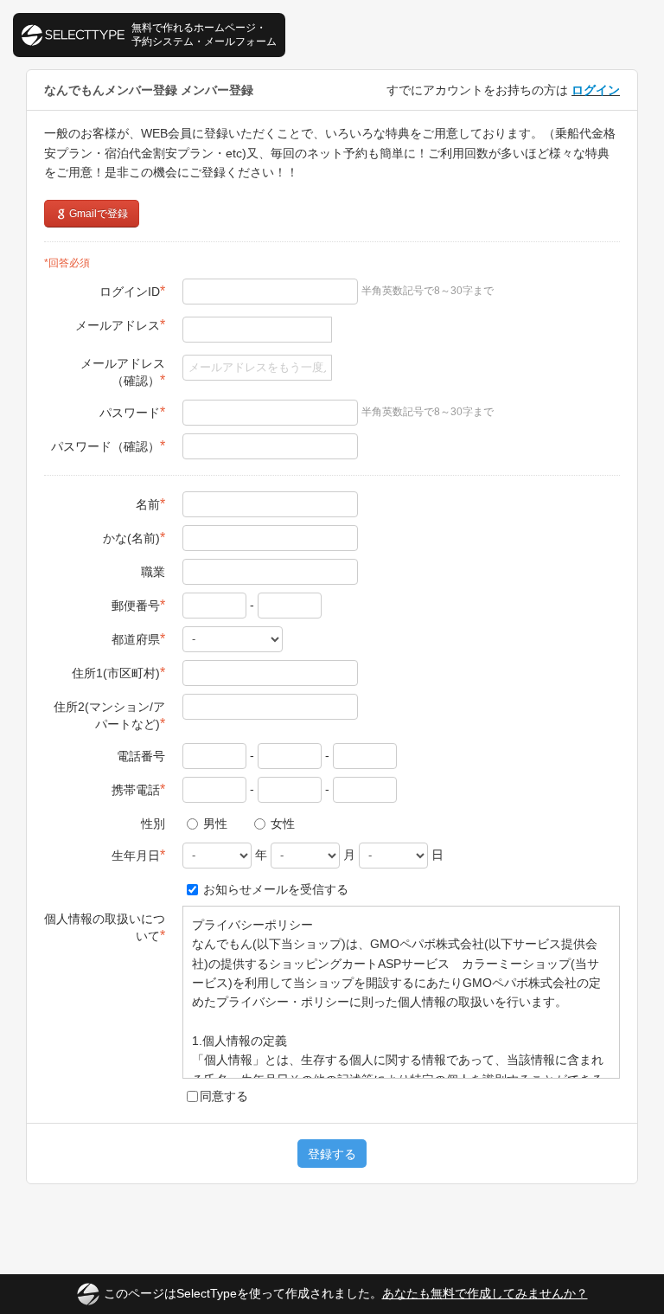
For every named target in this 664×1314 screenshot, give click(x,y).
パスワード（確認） (108, 446)
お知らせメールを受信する (274, 889)
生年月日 (138, 855)
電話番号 (141, 756)
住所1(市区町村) (118, 672)
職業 (153, 572)
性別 (153, 823)
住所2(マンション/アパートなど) (109, 715)
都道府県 (138, 638)
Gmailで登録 (97, 214)
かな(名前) (134, 537)
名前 (150, 504)
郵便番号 (138, 605)
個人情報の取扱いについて (104, 927)
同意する (224, 1096)
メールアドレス (120, 324)
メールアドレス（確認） (122, 372)
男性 (213, 823)
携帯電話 (138, 789)
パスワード (132, 412)
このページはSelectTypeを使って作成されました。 (346, 1293)
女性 (281, 823)
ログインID (132, 291)
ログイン (595, 90)
